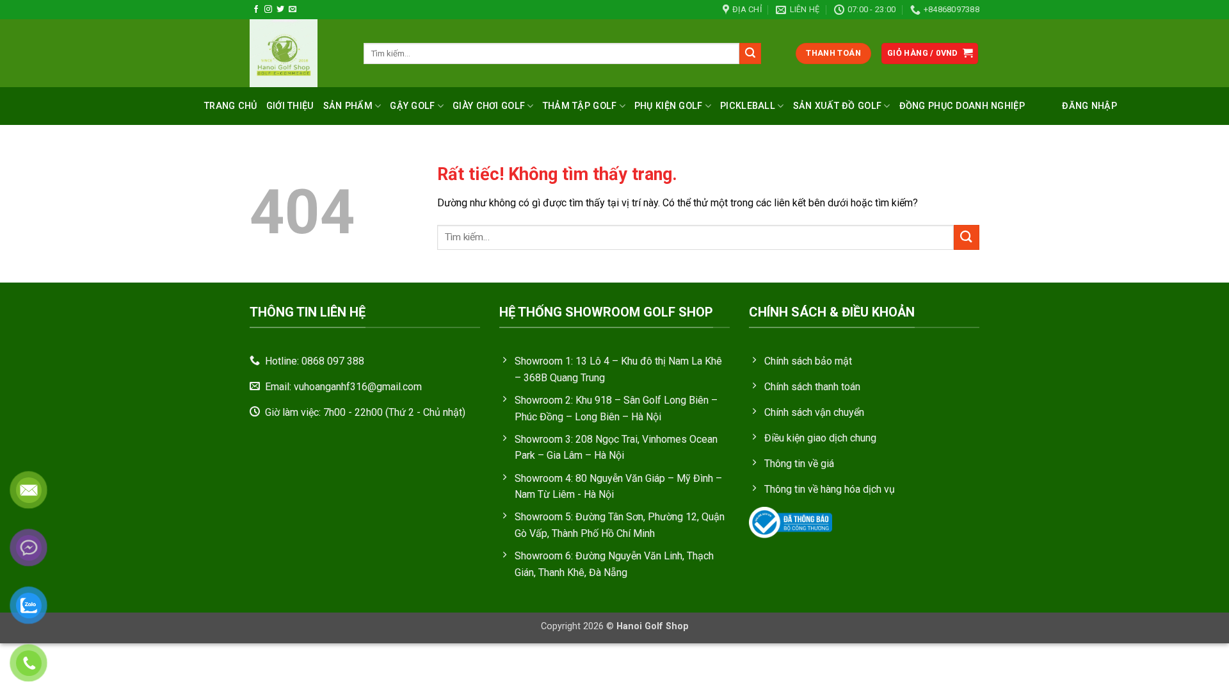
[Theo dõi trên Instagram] (268, 9)
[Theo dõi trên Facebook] (256, 9)
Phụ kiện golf (668, 106)
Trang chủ (230, 106)
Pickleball (747, 106)
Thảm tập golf (580, 106)
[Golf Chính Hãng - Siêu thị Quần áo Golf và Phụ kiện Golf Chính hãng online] (297, 53)
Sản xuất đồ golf (837, 106)
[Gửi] (750, 54)
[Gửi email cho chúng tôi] (292, 9)
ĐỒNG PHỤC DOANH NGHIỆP (962, 106)
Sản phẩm (348, 106)
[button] (930, 53)
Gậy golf (412, 106)
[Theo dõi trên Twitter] (280, 9)
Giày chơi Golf (489, 106)
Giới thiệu (290, 106)
